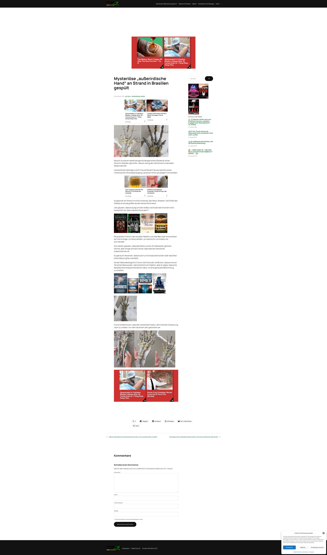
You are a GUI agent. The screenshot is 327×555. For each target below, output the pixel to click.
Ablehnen (302, 547)
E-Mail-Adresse (118, 503)
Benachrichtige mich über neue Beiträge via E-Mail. (129, 519)
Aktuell (128, 96)
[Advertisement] (163, 20)
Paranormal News (138, 96)
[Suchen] (209, 78)
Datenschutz (305, 552)
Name (116, 494)
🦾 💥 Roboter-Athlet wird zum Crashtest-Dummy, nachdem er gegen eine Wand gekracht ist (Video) (199, 122)
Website (116, 511)
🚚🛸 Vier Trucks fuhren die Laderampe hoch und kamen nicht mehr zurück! (200, 133)
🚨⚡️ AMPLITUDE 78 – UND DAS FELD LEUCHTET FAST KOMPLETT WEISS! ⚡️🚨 (200, 151)
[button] (323, 533)
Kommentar (117, 472)
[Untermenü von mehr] (220, 3)
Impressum (311, 552)
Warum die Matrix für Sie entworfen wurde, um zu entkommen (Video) (133, 437)
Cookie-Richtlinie (297, 552)
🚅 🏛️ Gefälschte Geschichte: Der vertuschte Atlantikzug (200, 142)
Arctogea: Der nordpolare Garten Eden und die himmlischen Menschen (193, 437)
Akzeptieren (289, 547)
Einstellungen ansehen (317, 547)
